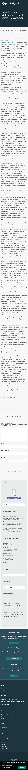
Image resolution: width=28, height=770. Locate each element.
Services (4, 734)
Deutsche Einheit (8, 603)
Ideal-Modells (4, 59)
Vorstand (4, 742)
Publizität (6, 616)
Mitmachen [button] (14, 675)
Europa (20, 407)
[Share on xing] (19, 416)
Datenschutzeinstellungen (6, 767)
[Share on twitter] (9, 416)
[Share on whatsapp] (15, 416)
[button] (25, 3)
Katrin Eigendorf (13, 607)
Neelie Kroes (13, 614)
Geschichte (4, 746)
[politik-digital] (10, 3)
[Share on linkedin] (14, 416)
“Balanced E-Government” (7, 42)
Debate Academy (5, 689)
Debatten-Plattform (5, 714)
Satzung (4, 744)
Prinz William (20, 614)
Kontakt (14, 757)
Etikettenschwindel (8, 605)
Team (3, 736)
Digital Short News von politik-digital (9, 699)
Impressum (14, 759)
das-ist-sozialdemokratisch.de (10, 601)
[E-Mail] (20, 498)
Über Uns (4, 728)
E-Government (15, 407)
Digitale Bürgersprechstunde (7, 717)
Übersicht (4, 732)
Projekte (3, 711)
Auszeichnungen (6, 748)
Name (3, 443)
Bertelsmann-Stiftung (6, 407)
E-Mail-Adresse (5, 450)
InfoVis (6, 607)
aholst (15, 20)
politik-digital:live (5, 691)
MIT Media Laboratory (17, 612)
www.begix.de (4, 317)
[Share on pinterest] (12, 416)
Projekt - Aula (4, 719)
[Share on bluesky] (17, 416)
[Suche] (14, 504)
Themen (3, 695)
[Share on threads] (10, 416)
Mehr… (2, 706)
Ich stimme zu (22, 767)
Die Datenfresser (17, 603)
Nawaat (6, 614)
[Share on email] (21, 416)
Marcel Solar (7, 612)
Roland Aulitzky (14, 616)
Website (3, 457)
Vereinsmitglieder (6, 738)
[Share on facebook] (7, 416)
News (11, 20)
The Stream (7, 621)
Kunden (3, 721)
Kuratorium (4, 740)
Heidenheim (17, 605)
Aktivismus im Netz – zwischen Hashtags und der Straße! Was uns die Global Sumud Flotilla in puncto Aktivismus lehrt (13, 703)
